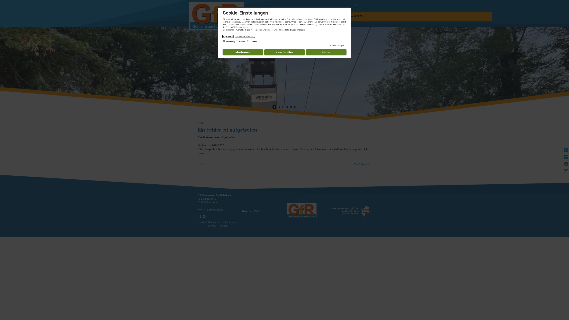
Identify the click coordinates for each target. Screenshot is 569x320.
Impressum (228, 36)
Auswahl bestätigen (284, 52)
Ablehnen (326, 52)
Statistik (253, 42)
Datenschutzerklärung (245, 36)
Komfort (243, 42)
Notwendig (230, 42)
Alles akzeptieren (242, 52)
